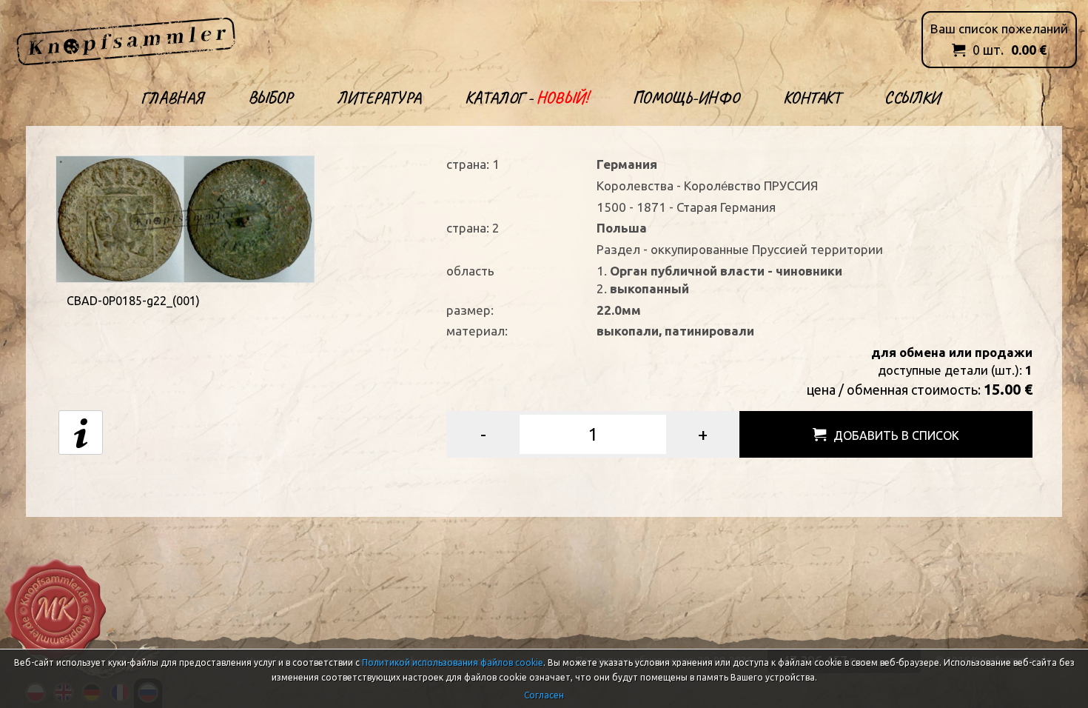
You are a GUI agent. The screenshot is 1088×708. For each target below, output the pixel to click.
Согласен (544, 695)
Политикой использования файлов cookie (452, 662)
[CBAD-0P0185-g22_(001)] (185, 217)
